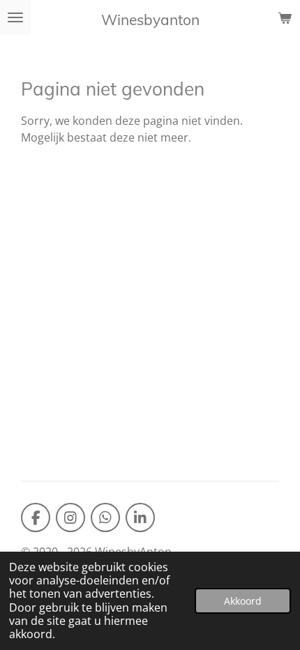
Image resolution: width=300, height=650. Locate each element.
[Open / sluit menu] (15, 17)
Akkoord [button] (243, 600)
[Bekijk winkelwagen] (284, 17)
